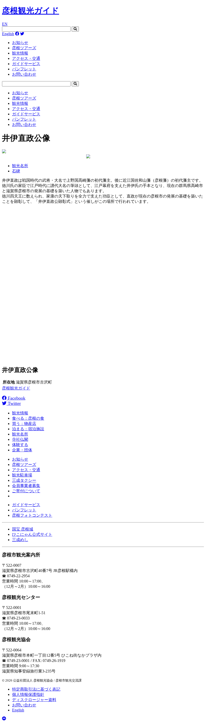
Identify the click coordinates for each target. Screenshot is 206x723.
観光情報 (20, 53)
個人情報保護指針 (28, 694)
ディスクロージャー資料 (34, 700)
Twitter (14, 403)
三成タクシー (24, 480)
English (8, 34)
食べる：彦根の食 (28, 418)
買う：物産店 (24, 423)
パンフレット (24, 69)
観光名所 (20, 166)
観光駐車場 (22, 475)
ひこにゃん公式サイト (32, 534)
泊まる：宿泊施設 (28, 429)
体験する (20, 445)
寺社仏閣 (20, 439)
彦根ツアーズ (24, 48)
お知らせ (20, 42)
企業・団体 (22, 450)
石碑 (16, 171)
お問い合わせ (24, 74)
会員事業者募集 (26, 486)
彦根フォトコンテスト (32, 515)
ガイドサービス (26, 64)
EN (5, 24)
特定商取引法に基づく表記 (36, 689)
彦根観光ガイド (30, 10)
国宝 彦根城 (22, 529)
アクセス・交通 (26, 58)
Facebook (16, 398)
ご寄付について (26, 491)
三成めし (20, 540)
